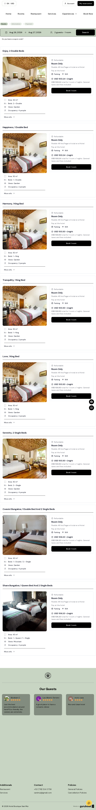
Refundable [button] (58, 60)
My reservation (86, 3)
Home (8, 13)
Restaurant (36, 13)
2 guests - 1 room (62, 32)
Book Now (88, 13)
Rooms (21, 13)
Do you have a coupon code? (12, 39)
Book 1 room (71, 90)
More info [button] (8, 117)
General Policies (75, 789)
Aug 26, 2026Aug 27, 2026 (25, 32)
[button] (48, 32)
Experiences (68, 13)
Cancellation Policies (77, 792)
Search (85, 32)
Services (52, 13)
